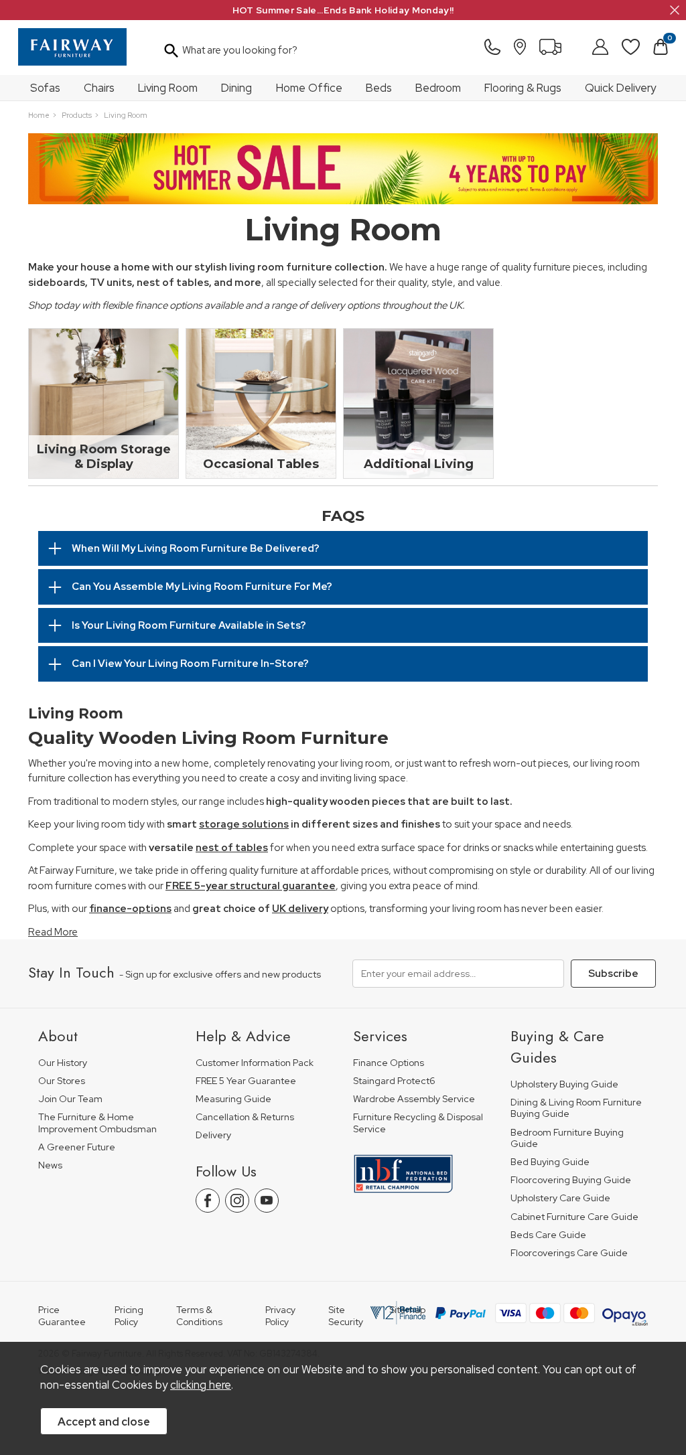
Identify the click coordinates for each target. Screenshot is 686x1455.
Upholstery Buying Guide (564, 1084)
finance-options (130, 908)
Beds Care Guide (548, 1235)
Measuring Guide (233, 1099)
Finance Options (388, 1063)
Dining (236, 87)
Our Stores (61, 1081)
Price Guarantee (62, 1315)
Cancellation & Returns (245, 1117)
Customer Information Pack (255, 1063)
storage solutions (244, 824)
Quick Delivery (620, 87)
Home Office (309, 87)
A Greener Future (76, 1147)
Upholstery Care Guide (560, 1198)
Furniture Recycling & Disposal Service (418, 1123)
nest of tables (232, 847)
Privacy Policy (280, 1315)
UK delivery (300, 908)
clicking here (200, 1384)
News (50, 1165)
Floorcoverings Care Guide (569, 1253)
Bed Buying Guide (550, 1162)
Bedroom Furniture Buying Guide (567, 1138)
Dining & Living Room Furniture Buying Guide (576, 1108)
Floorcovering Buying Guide (570, 1180)
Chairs (99, 87)
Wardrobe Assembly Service (414, 1099)
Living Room (168, 87)
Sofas (45, 87)
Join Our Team (70, 1099)
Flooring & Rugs (522, 87)
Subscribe (613, 973)
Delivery (213, 1135)
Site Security (345, 1315)
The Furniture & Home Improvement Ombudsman (97, 1123)
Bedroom (438, 87)
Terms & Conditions (199, 1315)
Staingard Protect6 (394, 1081)
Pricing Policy (129, 1315)
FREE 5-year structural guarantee (250, 886)
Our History (62, 1063)
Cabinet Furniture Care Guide (574, 1217)
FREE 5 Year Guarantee (246, 1081)
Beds (379, 87)
